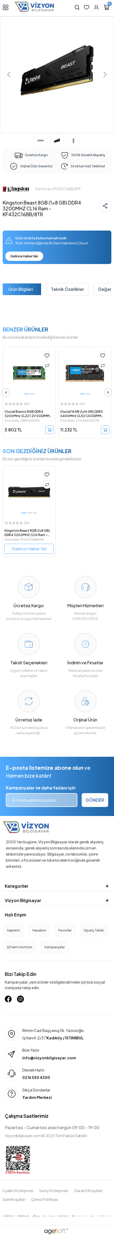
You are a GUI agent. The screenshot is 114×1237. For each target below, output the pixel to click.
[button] (8, 74)
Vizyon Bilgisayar (23, 900)
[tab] (20, 289)
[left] (6, 392)
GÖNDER (95, 800)
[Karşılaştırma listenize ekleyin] (47, 365)
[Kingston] (16, 189)
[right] (108, 392)
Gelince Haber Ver (24, 256)
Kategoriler (16, 886)
